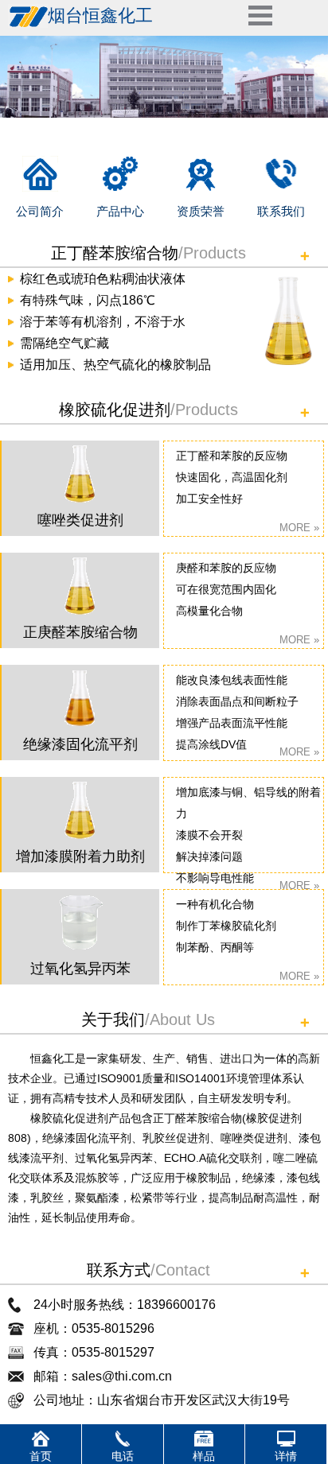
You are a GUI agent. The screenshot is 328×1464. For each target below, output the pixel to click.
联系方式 (118, 1270)
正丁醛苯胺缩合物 (114, 253)
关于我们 (113, 1019)
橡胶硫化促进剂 (114, 409)
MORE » (299, 528)
